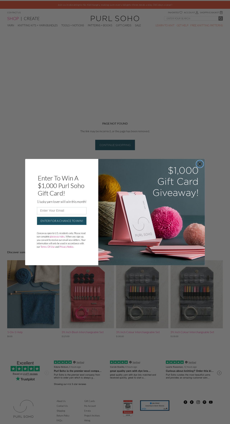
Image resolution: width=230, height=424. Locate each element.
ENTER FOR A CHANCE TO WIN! (61, 220)
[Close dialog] (199, 164)
